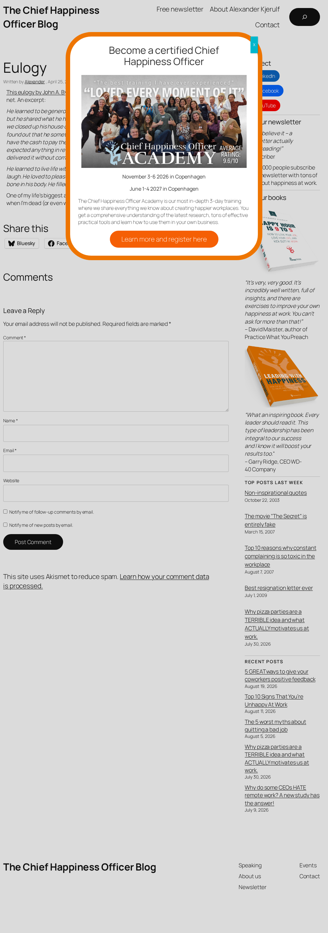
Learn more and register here (164, 239)
